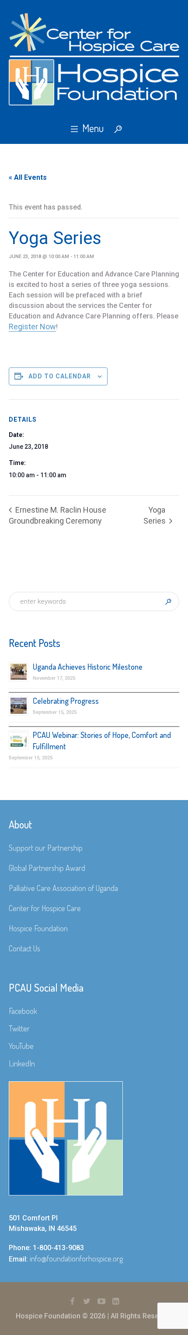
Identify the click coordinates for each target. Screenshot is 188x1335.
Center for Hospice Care (45, 908)
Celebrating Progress (66, 701)
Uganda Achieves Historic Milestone (88, 666)
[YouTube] (101, 1301)
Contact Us (24, 948)
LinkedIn (22, 1063)
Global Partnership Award (47, 868)
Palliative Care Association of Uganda (63, 888)
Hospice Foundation (38, 928)
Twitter (19, 1028)
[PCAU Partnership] (94, 59)
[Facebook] (72, 1301)
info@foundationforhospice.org (76, 1258)
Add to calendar (59, 376)
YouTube (21, 1046)
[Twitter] (87, 1301)
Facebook (23, 1011)
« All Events (28, 177)
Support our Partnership (46, 848)
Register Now (32, 326)
